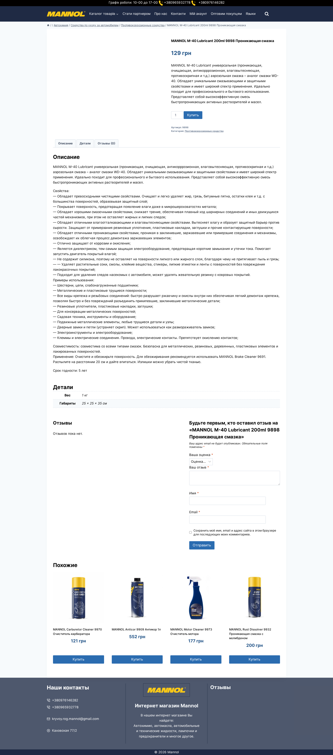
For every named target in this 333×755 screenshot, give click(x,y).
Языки (251, 14)
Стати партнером (137, 14)
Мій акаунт (198, 14)
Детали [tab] (85, 143)
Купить (193, 115)
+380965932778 (65, 707)
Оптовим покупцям (226, 14)
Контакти (178, 14)
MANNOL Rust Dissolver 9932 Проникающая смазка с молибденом (250, 634)
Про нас (160, 14)
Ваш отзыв (199, 467)
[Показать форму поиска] (263, 14)
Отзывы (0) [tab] (106, 143)
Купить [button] (78, 659)
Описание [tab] (65, 143)
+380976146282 (65, 700)
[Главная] (48, 25)
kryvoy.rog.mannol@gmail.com (75, 719)
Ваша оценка (201, 455)
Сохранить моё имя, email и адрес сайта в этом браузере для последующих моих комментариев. (234, 532)
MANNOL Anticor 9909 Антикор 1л (136, 629)
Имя (194, 493)
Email (194, 512)
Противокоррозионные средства (204, 131)
